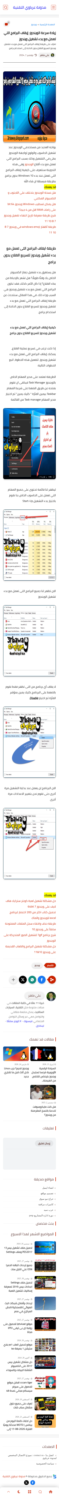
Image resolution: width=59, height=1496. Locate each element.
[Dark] (19, 1491)
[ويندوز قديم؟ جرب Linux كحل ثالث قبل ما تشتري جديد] (16, 1054)
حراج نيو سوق (46, 1199)
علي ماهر (44, 55)
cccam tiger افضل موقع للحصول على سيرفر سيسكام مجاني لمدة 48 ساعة (19, 1387)
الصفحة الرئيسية (47, 24)
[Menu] (29, 1491)
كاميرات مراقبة (45, 1204)
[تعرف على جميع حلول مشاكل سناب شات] (45, 1403)
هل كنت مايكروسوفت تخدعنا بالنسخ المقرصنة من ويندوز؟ (43, 1111)
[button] (42, 980)
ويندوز (34, 24)
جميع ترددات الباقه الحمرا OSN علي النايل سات (19, 1267)
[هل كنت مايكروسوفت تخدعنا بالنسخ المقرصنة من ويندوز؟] (43, 1092)
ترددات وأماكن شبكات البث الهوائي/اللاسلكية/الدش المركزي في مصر (18, 1307)
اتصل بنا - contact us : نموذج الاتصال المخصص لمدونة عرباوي (32, 1456)
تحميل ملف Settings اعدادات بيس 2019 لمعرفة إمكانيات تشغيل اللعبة (18, 1287)
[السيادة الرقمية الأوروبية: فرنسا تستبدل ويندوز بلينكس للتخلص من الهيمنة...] (43, 1054)
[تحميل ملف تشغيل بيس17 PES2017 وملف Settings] (45, 1248)
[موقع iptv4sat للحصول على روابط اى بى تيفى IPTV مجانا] (45, 1324)
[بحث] (5, 7)
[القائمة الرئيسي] (53, 7)
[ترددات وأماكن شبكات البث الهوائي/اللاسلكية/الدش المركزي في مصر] (45, 1303)
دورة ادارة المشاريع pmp (41, 1215)
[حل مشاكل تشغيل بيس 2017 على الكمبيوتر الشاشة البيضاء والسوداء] (45, 1362)
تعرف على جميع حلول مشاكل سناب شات (20, 1406)
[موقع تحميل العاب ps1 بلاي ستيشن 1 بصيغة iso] (45, 1344)
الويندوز (29, 164)
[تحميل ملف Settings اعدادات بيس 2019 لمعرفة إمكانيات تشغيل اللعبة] (45, 1282)
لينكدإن (40, 1025)
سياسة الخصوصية (45, 1463)
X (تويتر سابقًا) (14, 1021)
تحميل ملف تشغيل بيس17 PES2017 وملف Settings (18, 1250)
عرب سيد (48, 1210)
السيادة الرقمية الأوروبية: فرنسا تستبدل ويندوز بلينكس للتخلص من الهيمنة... (43, 1074)
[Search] (40, 1491)
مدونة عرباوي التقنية (29, 7)
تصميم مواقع (47, 1193)
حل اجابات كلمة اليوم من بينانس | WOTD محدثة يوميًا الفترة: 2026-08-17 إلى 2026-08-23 (17, 1425)
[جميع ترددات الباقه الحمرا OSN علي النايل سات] (45, 1265)
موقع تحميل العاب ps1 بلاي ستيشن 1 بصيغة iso (17, 1347)
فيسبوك (28, 1021)
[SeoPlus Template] (54, 1476)
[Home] (50, 1491)
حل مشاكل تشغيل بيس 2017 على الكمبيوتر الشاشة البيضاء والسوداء (19, 1366)
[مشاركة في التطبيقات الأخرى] (13, 980)
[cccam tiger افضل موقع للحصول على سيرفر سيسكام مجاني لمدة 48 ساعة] (45, 1382)
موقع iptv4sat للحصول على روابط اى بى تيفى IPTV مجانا (17, 1328)
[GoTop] (8, 1491)
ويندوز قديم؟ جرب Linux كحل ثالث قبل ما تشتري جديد (16, 1072)
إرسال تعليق (44, 1143)
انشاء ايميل (47, 1188)
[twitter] (26, 1482)
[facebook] (32, 1482)
